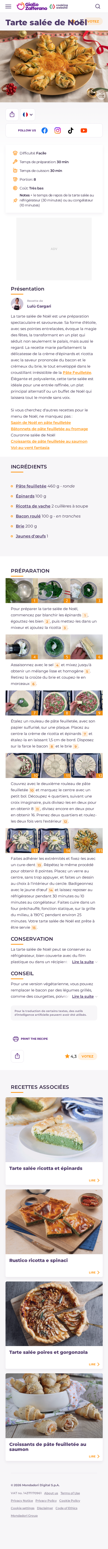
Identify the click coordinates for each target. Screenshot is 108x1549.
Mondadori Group (24, 1515)
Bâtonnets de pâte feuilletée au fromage (49, 428)
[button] (79, 962)
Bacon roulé (28, 516)
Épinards (25, 496)
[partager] (12, 114)
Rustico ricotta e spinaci (38, 1260)
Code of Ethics (66, 1508)
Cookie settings (22, 1508)
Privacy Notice (22, 1500)
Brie (20, 526)
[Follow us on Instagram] (58, 130)
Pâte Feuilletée (77, 372)
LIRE (92, 1180)
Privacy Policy (46, 1500)
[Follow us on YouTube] (84, 130)
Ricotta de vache (33, 506)
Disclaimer (45, 1508)
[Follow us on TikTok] (71, 130)
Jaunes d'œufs (31, 536)
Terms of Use (70, 1493)
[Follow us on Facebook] (45, 130)
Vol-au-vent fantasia (30, 447)
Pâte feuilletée (31, 486)
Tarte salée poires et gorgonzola (48, 1352)
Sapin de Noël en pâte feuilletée (41, 422)
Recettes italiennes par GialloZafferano (43, 6)
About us (51, 1493)
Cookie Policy (69, 1500)
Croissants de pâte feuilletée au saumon (49, 441)
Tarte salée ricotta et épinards (45, 1168)
